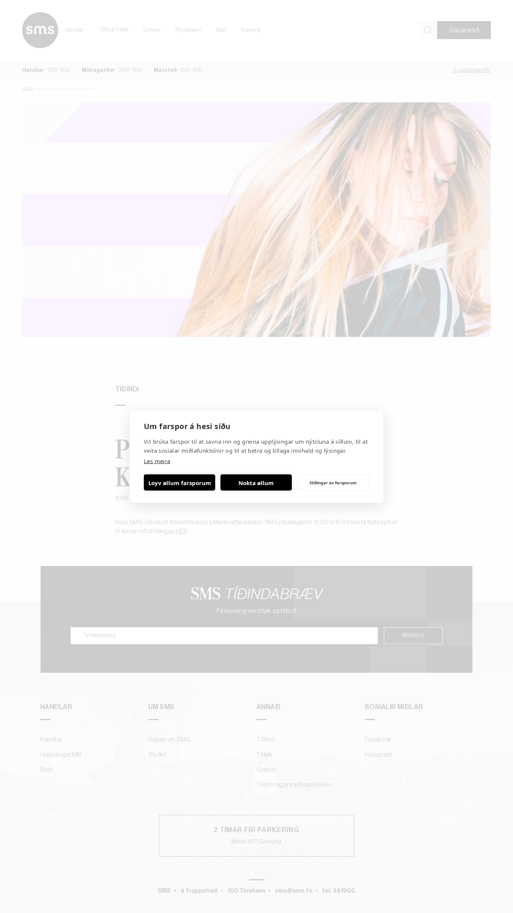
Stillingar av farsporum (333, 482)
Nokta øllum (256, 482)
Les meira (157, 461)
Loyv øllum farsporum (179, 482)
